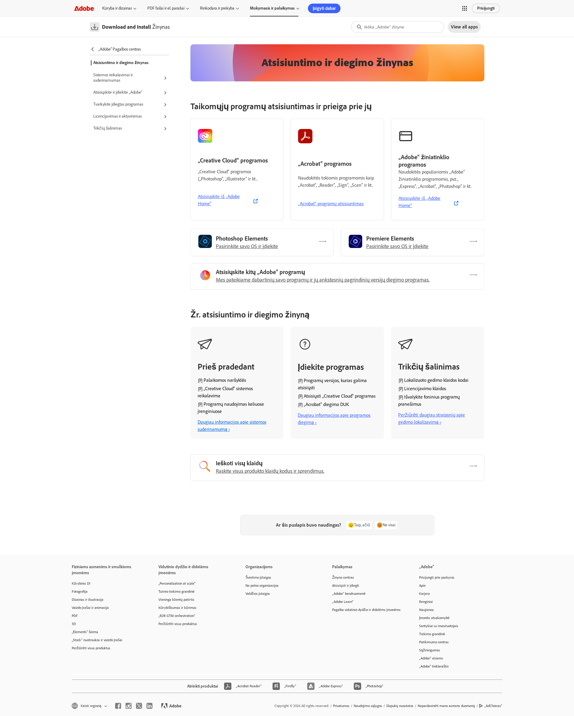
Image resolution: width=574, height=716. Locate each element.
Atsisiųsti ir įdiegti (345, 585)
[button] (464, 8)
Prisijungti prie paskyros (436, 577)
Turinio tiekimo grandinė (176, 591)
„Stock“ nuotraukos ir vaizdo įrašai (97, 640)
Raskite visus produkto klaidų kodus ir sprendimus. (270, 471)
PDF (75, 616)
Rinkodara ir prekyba (217, 8)
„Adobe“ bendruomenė (349, 594)
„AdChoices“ (493, 706)
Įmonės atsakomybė (434, 618)
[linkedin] (149, 706)
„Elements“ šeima (85, 632)
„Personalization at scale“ (177, 583)
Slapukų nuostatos (399, 706)
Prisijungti (485, 8)
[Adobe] (84, 8)
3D (74, 624)
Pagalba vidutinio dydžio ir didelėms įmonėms (366, 610)
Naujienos (426, 610)
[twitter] (139, 706)
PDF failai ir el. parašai (165, 8)
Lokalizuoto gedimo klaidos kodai (436, 380)
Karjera (424, 594)
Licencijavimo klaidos (425, 388)
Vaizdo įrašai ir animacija (90, 608)
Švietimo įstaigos (258, 577)
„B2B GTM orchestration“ (176, 616)
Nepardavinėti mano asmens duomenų (446, 706)
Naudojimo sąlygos (368, 706)
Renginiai (426, 602)
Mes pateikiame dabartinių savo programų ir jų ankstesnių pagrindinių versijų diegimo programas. (323, 279)
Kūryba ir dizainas (117, 8)
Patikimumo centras (434, 642)
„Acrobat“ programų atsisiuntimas (331, 203)
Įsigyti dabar (324, 8)
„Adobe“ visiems (431, 658)
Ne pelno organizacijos (262, 585)
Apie (422, 585)
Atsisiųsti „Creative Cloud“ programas (339, 396)
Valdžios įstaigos (257, 594)
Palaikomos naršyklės (225, 380)
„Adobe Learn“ (342, 602)
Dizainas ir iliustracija (87, 600)
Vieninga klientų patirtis (176, 600)
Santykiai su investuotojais (438, 626)
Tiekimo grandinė (432, 634)
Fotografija (80, 591)
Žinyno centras (343, 577)
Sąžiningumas (429, 650)
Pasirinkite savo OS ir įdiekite (247, 246)
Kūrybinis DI (81, 583)
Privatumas (341, 706)
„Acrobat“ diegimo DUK (326, 404)
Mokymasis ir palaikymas (272, 8)
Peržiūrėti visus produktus (91, 648)
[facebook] (118, 706)
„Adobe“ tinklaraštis (434, 666)
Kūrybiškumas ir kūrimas (177, 608)
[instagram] (129, 706)
